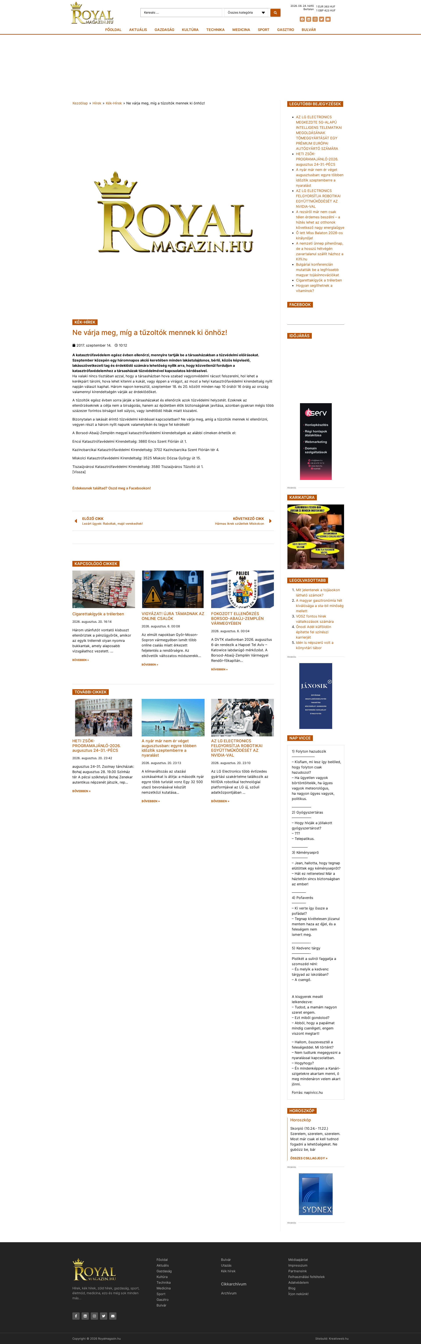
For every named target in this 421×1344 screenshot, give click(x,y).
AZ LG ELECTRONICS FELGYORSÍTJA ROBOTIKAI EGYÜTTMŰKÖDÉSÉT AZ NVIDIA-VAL (236, 748)
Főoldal (113, 29)
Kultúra (190, 29)
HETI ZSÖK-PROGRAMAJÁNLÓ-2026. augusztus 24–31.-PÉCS (96, 746)
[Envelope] (327, 19)
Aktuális (138, 29)
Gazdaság (164, 29)
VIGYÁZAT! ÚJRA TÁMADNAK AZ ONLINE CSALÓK (173, 616)
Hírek (97, 103)
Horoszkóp (300, 1120)
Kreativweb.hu (339, 1338)
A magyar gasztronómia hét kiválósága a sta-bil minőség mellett (320, 605)
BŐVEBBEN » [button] (80, 660)
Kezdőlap (80, 103)
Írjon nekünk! (298, 1294)
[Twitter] (321, 19)
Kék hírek (228, 1271)
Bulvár (309, 29)
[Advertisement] (210, 67)
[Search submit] (275, 13)
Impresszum (297, 1265)
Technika (215, 29)
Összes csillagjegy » (309, 1158)
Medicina (241, 29)
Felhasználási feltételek (306, 1277)
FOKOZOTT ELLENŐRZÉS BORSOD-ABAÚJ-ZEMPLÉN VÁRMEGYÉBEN (237, 618)
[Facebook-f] (76, 1316)
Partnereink (297, 1271)
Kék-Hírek (114, 103)
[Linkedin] (308, 19)
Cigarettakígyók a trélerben (98, 614)
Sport (263, 29)
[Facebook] (302, 19)
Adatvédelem (298, 1282)
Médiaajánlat (298, 1260)
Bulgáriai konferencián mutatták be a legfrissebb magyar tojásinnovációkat (317, 269)
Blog (291, 1288)
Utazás (226, 1265)
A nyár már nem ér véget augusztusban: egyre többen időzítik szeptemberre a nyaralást (169, 748)
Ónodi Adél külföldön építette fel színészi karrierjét (313, 632)
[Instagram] (315, 19)
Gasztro (285, 29)
